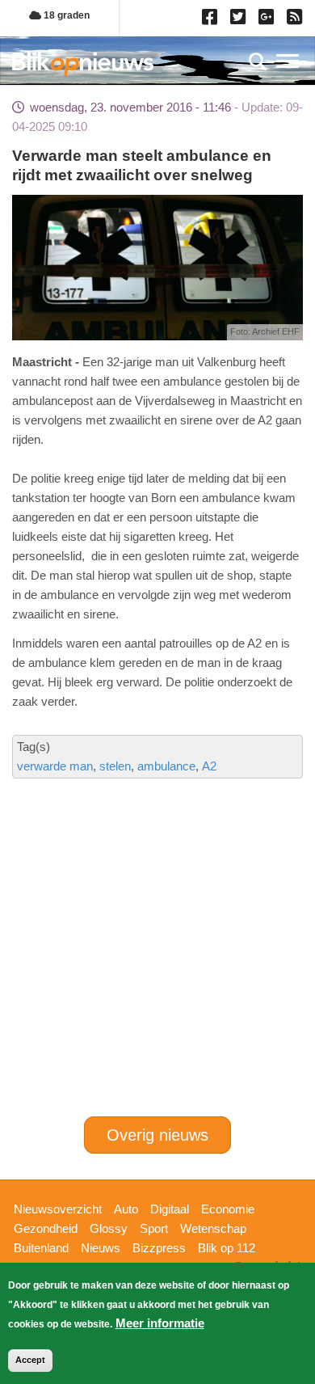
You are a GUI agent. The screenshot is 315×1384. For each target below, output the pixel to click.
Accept (30, 1360)
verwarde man (55, 766)
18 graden (65, 15)
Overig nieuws (157, 1135)
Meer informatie (160, 1323)
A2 (209, 766)
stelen (115, 766)
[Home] (82, 63)
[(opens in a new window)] (212, 20)
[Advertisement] (157, 890)
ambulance (166, 766)
